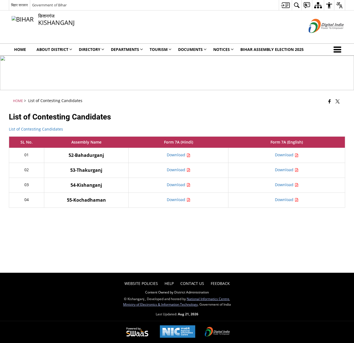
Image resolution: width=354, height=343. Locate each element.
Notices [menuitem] (221, 49)
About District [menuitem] (52, 49)
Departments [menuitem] (125, 49)
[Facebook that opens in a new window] (329, 101)
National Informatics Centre (208, 299)
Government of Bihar (49, 4)
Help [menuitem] (169, 283)
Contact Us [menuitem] (192, 283)
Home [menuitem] (20, 49)
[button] (338, 49)
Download (176, 154)
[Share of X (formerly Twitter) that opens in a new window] (337, 101)
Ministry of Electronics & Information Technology (160, 304)
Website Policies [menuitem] (141, 283)
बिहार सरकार (19, 4)
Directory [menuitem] (89, 49)
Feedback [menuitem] (220, 283)
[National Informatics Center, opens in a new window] (177, 332)
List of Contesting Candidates (36, 129)
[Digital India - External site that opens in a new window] (319, 37)
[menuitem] (285, 5)
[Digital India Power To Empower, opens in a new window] (217, 332)
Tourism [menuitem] (159, 49)
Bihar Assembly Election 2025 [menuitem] (272, 49)
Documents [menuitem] (190, 49)
